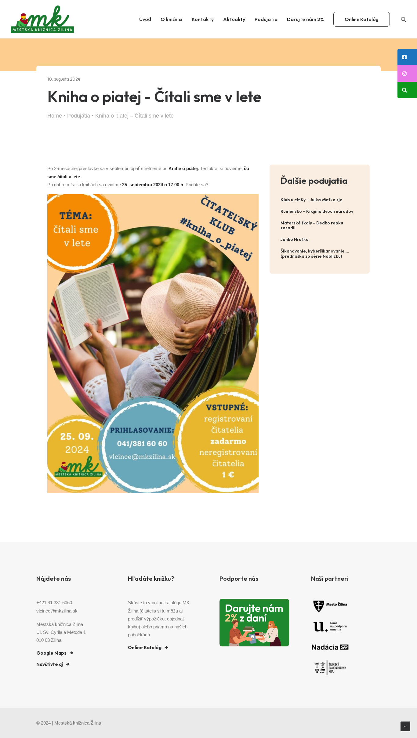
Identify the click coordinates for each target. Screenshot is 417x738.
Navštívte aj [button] (49, 664)
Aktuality (234, 19)
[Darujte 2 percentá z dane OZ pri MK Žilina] (254, 622)
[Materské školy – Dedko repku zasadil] (320, 226)
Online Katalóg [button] (144, 647)
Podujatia (266, 19)
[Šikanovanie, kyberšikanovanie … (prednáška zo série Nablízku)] (320, 254)
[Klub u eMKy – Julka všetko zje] (320, 199)
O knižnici (171, 19)
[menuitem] (145, 19)
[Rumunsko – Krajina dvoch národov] (320, 211)
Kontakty (203, 19)
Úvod (145, 19)
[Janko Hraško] (320, 239)
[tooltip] (407, 57)
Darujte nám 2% (305, 19)
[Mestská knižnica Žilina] (42, 19)
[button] (403, 19)
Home (54, 116)
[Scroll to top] (405, 726)
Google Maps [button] (51, 653)
